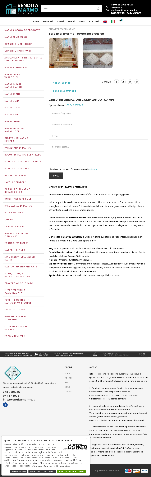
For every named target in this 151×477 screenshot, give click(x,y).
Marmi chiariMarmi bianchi (13, 86)
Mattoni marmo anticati (20, 266)
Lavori (71, 21)
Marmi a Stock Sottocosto (22, 30)
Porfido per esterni (16, 243)
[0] (120, 21)
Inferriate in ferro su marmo (16, 318)
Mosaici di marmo (15, 175)
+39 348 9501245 (74, 105)
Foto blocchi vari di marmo (16, 328)
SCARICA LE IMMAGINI (64, 90)
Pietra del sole (13, 212)
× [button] (87, 438)
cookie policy (64, 466)
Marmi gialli (12, 93)
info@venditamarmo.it (19, 399)
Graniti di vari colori (18, 44)
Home (35, 21)
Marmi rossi (12, 107)
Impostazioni (19, 471)
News (82, 21)
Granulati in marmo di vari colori (17, 191)
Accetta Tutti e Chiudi (72, 471)
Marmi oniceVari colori (12, 76)
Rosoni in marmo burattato (22, 154)
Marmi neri (11, 114)
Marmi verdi (12, 100)
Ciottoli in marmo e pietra (16, 140)
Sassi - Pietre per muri (18, 198)
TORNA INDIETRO (62, 83)
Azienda (69, 377)
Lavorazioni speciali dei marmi (19, 258)
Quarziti (9, 219)
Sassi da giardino (15, 309)
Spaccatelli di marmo (18, 205)
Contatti (94, 21)
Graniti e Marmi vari (17, 50)
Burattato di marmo (18, 168)
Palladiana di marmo (17, 147)
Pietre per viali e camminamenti (14, 292)
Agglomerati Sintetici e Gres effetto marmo (23, 59)
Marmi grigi (12, 121)
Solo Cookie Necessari (42, 471)
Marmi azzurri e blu (16, 67)
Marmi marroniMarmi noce (14, 130)
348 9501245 (117, 13)
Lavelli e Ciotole (15, 182)
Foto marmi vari (15, 336)
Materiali (48, 21)
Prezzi (60, 21)
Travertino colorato (18, 283)
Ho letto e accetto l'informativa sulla (74, 169)
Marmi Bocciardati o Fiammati (16, 235)
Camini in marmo (15, 226)
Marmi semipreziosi (16, 37)
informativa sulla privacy (43, 466)
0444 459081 (134, 13)
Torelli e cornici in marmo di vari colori (18, 301)
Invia (56, 175)
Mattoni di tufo (15, 250)
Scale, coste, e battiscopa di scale (17, 275)
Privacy (93, 169)
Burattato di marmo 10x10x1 (22, 161)
